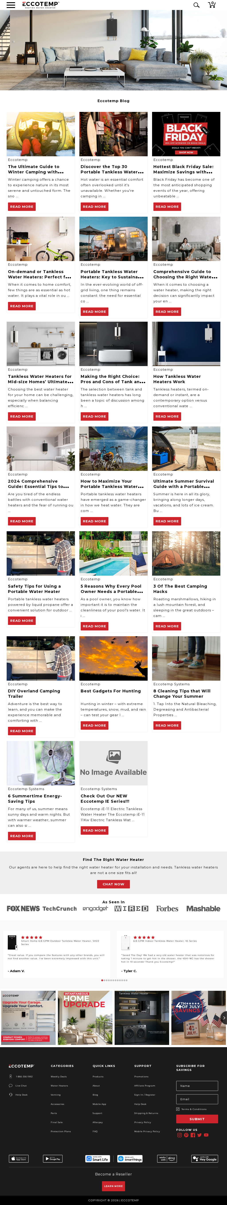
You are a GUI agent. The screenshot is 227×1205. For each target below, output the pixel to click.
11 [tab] (124, 980)
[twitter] (199, 1135)
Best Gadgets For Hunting (111, 691)
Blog (95, 1095)
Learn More (113, 1186)
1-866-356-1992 (24, 1076)
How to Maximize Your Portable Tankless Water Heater (109, 486)
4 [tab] (109, 980)
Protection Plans (61, 1131)
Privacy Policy (142, 1122)
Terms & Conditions (194, 1109)
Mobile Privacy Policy (147, 1131)
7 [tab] (115, 980)
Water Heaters (59, 1085)
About (96, 1085)
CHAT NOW (113, 884)
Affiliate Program (144, 1085)
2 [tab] (104, 980)
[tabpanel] (56, 954)
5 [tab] (111, 980)
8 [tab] (118, 980)
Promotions (141, 1076)
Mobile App (99, 1104)
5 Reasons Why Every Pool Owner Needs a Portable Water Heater (111, 591)
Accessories (57, 1104)
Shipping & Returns (146, 1113)
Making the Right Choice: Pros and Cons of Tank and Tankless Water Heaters (112, 382)
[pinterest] (186, 1135)
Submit (197, 1119)
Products (98, 1076)
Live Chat (21, 1085)
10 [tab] (122, 980)
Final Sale (57, 1122)
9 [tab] (120, 980)
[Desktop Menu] (11, 5)
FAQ (95, 1131)
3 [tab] (107, 980)
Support (97, 1113)
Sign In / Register (144, 1095)
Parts (54, 1113)
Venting (56, 1095)
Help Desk (22, 1095)
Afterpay (98, 1122)
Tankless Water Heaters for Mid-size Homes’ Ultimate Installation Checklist (40, 382)
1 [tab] (102, 980)
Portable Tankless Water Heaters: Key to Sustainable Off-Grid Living (113, 277)
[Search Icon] (195, 5)
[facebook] (193, 1135)
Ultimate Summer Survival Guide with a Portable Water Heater (183, 486)
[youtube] (206, 1135)
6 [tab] (113, 980)
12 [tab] (126, 980)
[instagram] (179, 1135)
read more (21, 206)
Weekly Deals (59, 1076)
